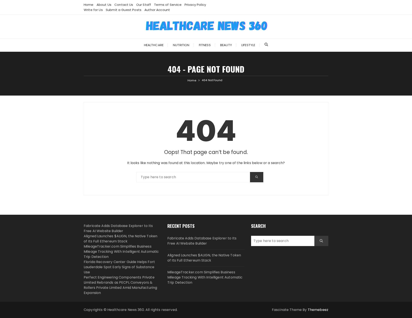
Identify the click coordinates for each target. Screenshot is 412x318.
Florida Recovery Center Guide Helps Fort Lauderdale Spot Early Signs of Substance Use (119, 267)
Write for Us (93, 10)
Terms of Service (167, 4)
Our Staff (143, 4)
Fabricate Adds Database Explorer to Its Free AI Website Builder (118, 228)
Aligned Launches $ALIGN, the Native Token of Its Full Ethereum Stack (120, 239)
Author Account (157, 10)
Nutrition (181, 45)
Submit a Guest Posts (123, 10)
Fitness (205, 45)
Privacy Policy (195, 4)
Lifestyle (248, 45)
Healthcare (154, 45)
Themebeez (318, 309)
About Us (104, 4)
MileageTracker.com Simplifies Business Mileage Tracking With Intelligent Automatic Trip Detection (121, 251)
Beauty (226, 45)
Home (89, 4)
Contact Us (123, 4)
